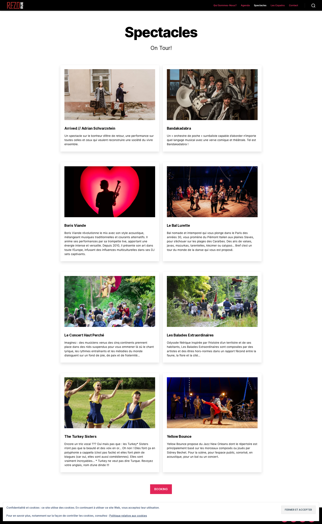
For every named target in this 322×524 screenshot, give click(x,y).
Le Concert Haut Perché (84, 335)
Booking (161, 489)
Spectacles (260, 5)
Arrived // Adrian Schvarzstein (89, 128)
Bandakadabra (179, 128)
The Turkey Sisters (80, 436)
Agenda (245, 5)
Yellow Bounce (179, 436)
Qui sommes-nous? (225, 5)
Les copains (278, 5)
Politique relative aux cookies (128, 515)
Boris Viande (75, 225)
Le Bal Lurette (178, 225)
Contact (293, 5)
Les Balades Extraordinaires (190, 335)
